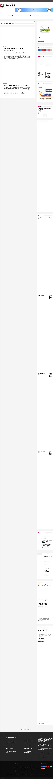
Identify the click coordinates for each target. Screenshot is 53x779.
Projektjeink (46, 774)
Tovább (6, 60)
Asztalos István (41, 198)
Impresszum (7, 774)
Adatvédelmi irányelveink (24, 774)
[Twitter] (42, 1)
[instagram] (52, 1)
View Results (45, 116)
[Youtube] (50, 1)
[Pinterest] (46, 1)
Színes (4, 46)
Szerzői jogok (31, 774)
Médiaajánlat (12, 774)
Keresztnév (40, 34)
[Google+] (44, 1)
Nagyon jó (40, 110)
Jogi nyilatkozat (17, 774)
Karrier (42, 774)
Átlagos (40, 111)
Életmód (5, 83)
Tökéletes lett (41, 109)
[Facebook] (41, 1)
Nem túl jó (40, 112)
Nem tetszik (41, 113)
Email (39, 37)
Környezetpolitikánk (37, 774)
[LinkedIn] (48, 1)
